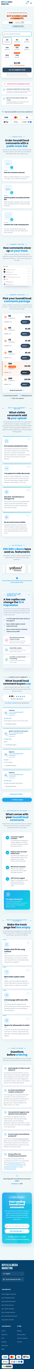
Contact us (15, 1184)
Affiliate (19, 1331)
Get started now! (16, 1231)
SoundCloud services (13, 1163)
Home (3, 1331)
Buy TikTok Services (8, 1305)
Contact (19, 1342)
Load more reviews (16, 794)
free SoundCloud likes (16, 1165)
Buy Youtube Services (8, 1312)
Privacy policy (21, 1334)
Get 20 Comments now (17, 70)
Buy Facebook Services (9, 1301)
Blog (3, 1349)
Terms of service (22, 1338)
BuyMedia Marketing (6, 3)
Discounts (5, 1345)
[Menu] (31, 3)
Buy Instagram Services (9, 1294)
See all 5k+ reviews (11, 703)
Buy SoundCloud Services (9, 1316)
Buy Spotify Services (8, 1320)
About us (4, 1334)
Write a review (18, 800)
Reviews (4, 1342)
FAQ (3, 1338)
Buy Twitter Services (8, 1309)
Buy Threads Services (8, 1298)
